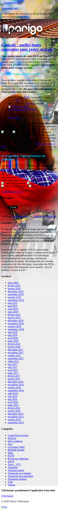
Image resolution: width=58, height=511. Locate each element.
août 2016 (13, 393)
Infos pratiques (15, 441)
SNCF (11, 461)
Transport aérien (16, 470)
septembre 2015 (16, 422)
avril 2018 (13, 338)
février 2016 (14, 408)
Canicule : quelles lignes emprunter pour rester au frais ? (28, 47)
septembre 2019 (16, 300)
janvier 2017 (14, 378)
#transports (17, 106)
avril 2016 (13, 402)
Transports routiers (17, 479)
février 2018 (14, 343)
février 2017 (14, 376)
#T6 (17, 100)
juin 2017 (12, 364)
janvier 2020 (14, 288)
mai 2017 (12, 367)
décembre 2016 (15, 381)
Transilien (13, 467)
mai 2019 (12, 306)
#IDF (26, 106)
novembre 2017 (16, 352)
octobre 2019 (14, 297)
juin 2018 (12, 332)
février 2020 (14, 285)
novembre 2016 (16, 384)
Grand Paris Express (18, 435)
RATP (11, 455)
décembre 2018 (15, 320)
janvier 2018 (14, 346)
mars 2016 (13, 405)
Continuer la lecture (12, 191)
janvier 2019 (14, 317)
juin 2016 (12, 396)
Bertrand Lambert (21, 216)
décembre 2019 (15, 291)
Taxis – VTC (14, 464)
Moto (10, 452)
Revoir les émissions (18, 458)
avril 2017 (13, 370)
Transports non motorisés (20, 476)
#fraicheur (30, 103)
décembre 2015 (15, 413)
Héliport (12, 438)
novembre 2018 (16, 323)
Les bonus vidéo (16, 447)
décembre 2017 (15, 349)
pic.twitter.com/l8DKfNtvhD (22, 109)
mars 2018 (13, 341)
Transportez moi (9, 8)
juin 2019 (12, 303)
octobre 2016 (14, 387)
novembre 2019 (16, 294)
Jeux (10, 444)
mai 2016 (12, 399)
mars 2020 (13, 282)
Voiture (11, 484)
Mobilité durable (16, 450)
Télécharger (7, 495)
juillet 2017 (13, 361)
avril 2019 (13, 308)
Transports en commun (19, 473)
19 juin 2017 (14, 117)
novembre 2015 (16, 416)
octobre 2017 (14, 355)
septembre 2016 (16, 390)
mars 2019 (13, 311)
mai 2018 (12, 335)
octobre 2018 (14, 326)
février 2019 (14, 314)
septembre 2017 (16, 358)
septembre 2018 (16, 329)
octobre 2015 (14, 419)
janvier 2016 (14, 410)
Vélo (10, 482)
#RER (26, 97)
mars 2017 (13, 373)
